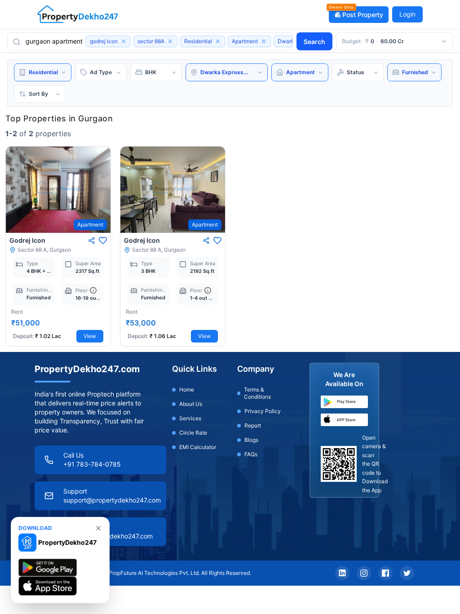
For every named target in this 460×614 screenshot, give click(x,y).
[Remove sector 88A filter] (170, 41)
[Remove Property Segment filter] (218, 41)
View (90, 336)
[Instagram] (364, 573)
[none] (98, 528)
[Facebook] (385, 573)
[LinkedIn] (342, 573)
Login (407, 14)
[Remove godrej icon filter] (123, 41)
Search (314, 41)
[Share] (91, 240)
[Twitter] (407, 573)
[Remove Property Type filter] (264, 41)
